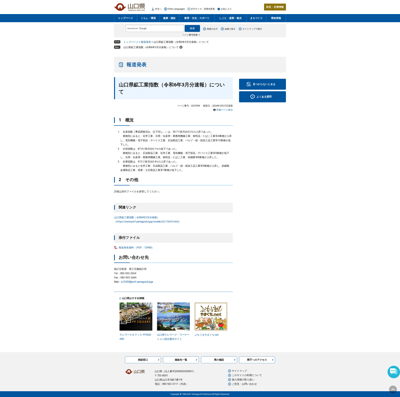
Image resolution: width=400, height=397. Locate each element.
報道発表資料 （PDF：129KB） (136, 247)
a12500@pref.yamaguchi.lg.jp (137, 281)
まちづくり (256, 18)
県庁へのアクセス (257, 359)
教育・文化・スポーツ (196, 18)
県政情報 (276, 18)
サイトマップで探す (252, 29)
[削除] (181, 47)
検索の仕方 (212, 29)
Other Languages (176, 9)
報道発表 (146, 41)
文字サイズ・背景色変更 (203, 9)
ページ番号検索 (190, 35)
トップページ (125, 18)
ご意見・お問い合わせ (244, 383)
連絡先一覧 (181, 359)
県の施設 (219, 359)
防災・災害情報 (275, 6)
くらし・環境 (148, 18)
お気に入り (226, 9)
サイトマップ (239, 370)
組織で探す (230, 29)
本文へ (158, 9)
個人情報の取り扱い (243, 379)
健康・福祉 (169, 18)
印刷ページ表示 (224, 109)
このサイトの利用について (247, 375)
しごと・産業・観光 (230, 18)
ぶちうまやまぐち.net (207, 334)
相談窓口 (143, 359)
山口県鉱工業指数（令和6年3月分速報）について (151, 47)
